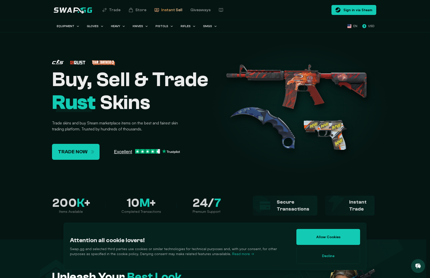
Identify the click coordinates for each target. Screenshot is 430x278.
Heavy (115, 26)
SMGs (207, 26)
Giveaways (200, 10)
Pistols (162, 26)
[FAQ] (220, 10)
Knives (138, 26)
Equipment (65, 26)
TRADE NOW (73, 152)
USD (369, 26)
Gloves (93, 26)
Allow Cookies (328, 237)
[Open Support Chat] (418, 266)
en (355, 26)
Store (140, 10)
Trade (114, 10)
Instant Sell (171, 10)
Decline (328, 256)
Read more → (243, 254)
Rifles (186, 26)
